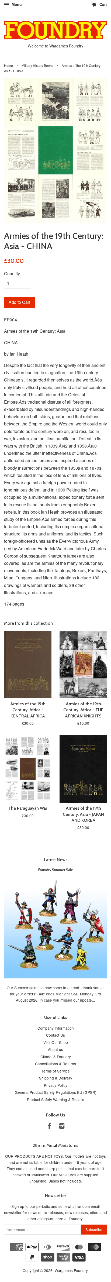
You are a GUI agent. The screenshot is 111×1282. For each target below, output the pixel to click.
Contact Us (55, 1035)
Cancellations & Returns (55, 1063)
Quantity (12, 273)
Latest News (55, 859)
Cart (102, 4)
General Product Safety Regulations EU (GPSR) (55, 1092)
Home (8, 65)
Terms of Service (55, 1071)
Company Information (55, 1028)
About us (55, 1049)
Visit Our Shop (55, 1042)
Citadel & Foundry (55, 1056)
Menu (16, 4)
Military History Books (37, 65)
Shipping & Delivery (55, 1078)
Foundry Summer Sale (55, 870)
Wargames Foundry (71, 1270)
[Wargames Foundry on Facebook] (49, 1126)
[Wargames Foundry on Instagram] (62, 1126)
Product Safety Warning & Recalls (55, 1099)
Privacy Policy (55, 1085)
